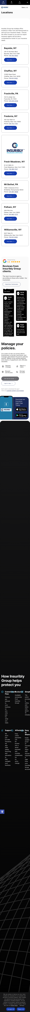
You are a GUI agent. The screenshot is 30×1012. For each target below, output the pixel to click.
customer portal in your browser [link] (15, 390)
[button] (2, 812)
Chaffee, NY (10, 71)
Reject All (21, 1009)
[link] (21, 411)
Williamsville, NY (13, 229)
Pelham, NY (10, 207)
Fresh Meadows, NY (14, 161)
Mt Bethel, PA (11, 184)
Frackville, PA (11, 93)
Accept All (11, 1009)
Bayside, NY (10, 48)
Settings (22, 1005)
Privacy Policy (14, 1005)
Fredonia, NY (10, 116)
